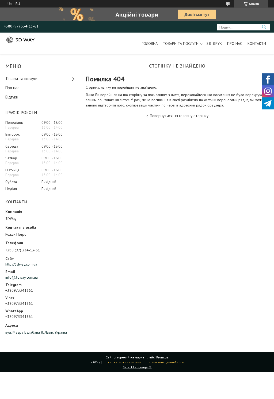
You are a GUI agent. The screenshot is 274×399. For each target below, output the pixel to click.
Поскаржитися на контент (121, 362)
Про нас (234, 43)
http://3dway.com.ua (21, 264)
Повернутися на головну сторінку (179, 115)
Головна (150, 43)
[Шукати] (264, 27)
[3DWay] (20, 39)
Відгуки (11, 97)
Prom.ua (162, 357)
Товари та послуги (181, 43)
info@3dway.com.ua (21, 277)
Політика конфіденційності (163, 362)
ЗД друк (214, 43)
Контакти (257, 43)
